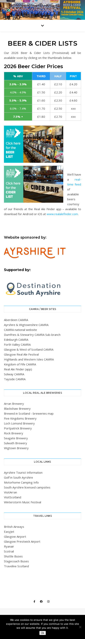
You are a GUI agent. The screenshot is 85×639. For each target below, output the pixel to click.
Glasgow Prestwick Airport (22, 541)
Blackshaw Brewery (17, 408)
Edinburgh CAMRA (16, 340)
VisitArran (10, 492)
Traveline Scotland (16, 566)
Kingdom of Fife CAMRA (20, 364)
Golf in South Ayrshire (18, 477)
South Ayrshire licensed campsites (27, 487)
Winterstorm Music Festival (22, 502)
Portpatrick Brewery (18, 428)
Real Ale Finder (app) (18, 369)
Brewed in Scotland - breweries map (29, 413)
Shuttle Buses (13, 556)
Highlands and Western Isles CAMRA (29, 359)
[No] (80, 627)
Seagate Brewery (16, 438)
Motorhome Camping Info (21, 482)
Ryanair (9, 546)
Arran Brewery (14, 404)
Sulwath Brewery (15, 443)
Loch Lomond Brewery (19, 423)
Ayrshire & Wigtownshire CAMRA (26, 325)
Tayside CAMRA (15, 379)
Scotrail (9, 551)
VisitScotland (12, 497)
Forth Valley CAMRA (17, 344)
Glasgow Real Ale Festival (21, 354)
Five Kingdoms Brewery (20, 418)
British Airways (14, 527)
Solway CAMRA (14, 374)
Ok (42, 632)
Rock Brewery (13, 433)
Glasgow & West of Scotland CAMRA (28, 349)
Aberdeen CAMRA (16, 320)
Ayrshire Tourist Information (23, 472)
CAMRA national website (20, 330)
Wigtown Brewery (16, 448)
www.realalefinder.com (62, 214)
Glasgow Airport (15, 536)
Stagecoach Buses (16, 561)
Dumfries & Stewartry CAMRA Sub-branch (32, 335)
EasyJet (9, 532)
